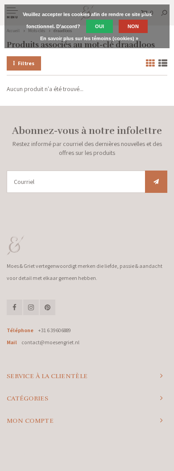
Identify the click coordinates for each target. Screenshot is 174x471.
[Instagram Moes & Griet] (31, 307)
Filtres (26, 63)
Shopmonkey (153, 454)
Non (133, 26)
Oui (99, 26)
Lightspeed (106, 454)
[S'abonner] (156, 182)
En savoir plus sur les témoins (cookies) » (89, 38)
